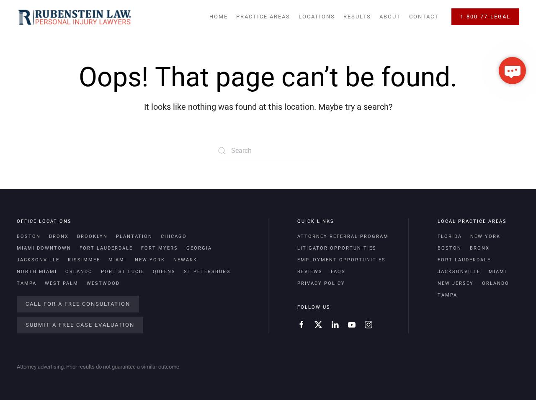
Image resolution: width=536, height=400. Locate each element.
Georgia (199, 248)
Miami (117, 260)
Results (357, 16)
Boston (29, 236)
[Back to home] (74, 17)
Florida (450, 236)
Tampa (26, 283)
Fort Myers (159, 248)
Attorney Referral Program (343, 236)
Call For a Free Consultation (78, 304)
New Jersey (456, 283)
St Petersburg (207, 271)
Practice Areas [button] (263, 16)
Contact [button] (424, 16)
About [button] (390, 16)
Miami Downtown (44, 248)
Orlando (79, 271)
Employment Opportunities (341, 260)
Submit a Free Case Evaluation (80, 325)
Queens (164, 271)
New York (150, 260)
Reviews (309, 271)
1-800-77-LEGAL (485, 16)
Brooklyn (92, 236)
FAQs (338, 271)
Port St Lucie (122, 271)
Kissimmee (84, 260)
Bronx (59, 236)
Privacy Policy (321, 283)
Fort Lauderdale (106, 248)
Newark (185, 260)
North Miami (37, 271)
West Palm (61, 283)
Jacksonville (38, 260)
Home (218, 16)
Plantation (134, 236)
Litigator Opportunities (336, 248)
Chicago (174, 236)
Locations (317, 16)
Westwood (103, 283)
